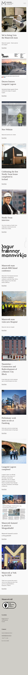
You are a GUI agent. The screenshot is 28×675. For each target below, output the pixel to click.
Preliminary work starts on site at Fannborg (9, 420)
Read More (4, 47)
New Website (7, 129)
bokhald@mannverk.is (6, 635)
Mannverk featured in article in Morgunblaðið (9, 525)
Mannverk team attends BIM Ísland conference (9, 268)
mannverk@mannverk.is (7, 632)
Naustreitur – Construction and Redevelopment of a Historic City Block (9, 369)
